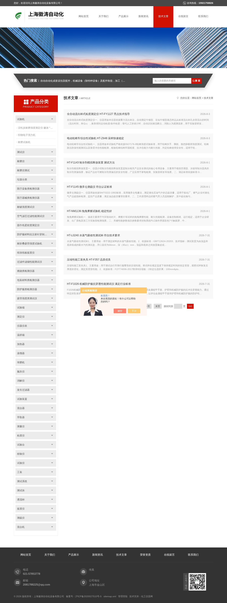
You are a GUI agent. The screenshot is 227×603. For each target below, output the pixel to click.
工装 (19, 472)
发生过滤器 (23, 389)
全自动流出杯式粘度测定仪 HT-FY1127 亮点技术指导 (98, 114)
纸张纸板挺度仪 (26, 252)
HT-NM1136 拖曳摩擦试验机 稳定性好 (89, 211)
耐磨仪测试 (23, 170)
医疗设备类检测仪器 (28, 188)
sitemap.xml (110, 596)
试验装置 (22, 399)
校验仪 (21, 453)
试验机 (21, 119)
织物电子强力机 (26, 135)
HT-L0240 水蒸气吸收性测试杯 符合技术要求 (93, 235)
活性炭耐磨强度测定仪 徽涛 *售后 (36, 127)
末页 (157, 306)
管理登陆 (122, 596)
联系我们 (203, 16)
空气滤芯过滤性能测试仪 (31, 216)
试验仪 (21, 463)
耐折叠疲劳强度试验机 (29, 243)
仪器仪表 (22, 325)
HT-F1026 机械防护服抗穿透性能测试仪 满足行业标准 (99, 283)
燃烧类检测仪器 (26, 270)
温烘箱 (21, 335)
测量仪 (21, 426)
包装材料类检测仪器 (28, 280)
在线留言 (183, 16)
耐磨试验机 (24, 142)
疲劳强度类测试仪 (27, 298)
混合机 (21, 527)
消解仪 (21, 380)
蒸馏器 (21, 353)
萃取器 (21, 417)
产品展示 (123, 16)
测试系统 (22, 481)
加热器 (21, 344)
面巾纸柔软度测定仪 (28, 225)
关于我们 (104, 16)
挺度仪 (21, 508)
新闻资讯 (143, 16)
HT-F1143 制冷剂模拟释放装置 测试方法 (91, 162)
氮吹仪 (21, 371)
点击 (52, 119)
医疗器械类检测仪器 (28, 197)
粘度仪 (21, 435)
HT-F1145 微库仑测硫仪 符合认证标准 (89, 186)
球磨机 (21, 362)
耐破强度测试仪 (26, 206)
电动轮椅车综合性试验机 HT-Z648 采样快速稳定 (95, 138)
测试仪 (21, 152)
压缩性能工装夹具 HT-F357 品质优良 (89, 259)
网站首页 (84, 16)
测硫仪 (21, 517)
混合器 (21, 408)
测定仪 (21, 316)
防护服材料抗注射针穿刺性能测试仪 (36, 234)
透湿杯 (21, 499)
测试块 (21, 490)
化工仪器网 (147, 596)
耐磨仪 (21, 161)
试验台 (21, 444)
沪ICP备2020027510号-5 (88, 596)
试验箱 (21, 307)
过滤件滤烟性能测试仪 (29, 261)
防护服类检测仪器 (27, 289)
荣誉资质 (145, 554)
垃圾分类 (22, 179)
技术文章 (163, 16)
